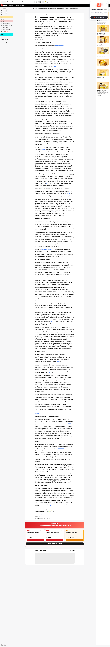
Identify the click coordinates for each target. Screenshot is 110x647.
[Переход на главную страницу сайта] (4, 5)
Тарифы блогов (3, 645)
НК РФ (56, 66)
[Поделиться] (42, 39)
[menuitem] (6, 9)
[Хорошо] (47, 511)
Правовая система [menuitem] (4, 39)
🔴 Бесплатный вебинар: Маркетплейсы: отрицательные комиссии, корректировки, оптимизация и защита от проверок (54, 8)
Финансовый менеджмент (71, 532)
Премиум (11, 5)
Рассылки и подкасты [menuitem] (5, 42)
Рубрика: (37, 514)
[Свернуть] (108, 646)
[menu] (7, 22)
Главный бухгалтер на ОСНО (52, 532)
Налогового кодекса (46, 249)
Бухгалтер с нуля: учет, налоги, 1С (34, 532)
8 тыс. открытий (38, 516)
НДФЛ (45, 14)
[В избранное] (40, 39)
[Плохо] (54, 511)
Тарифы (17, 5)
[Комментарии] (35, 39)
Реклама (9, 644)
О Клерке (22, 5)
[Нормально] (50, 511)
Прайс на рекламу (4, 644)
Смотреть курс (35, 539)
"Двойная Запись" (60, 45)
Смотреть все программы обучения (55, 543)
